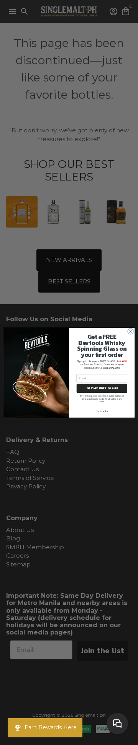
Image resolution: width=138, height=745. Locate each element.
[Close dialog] (130, 331)
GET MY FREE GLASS (102, 388)
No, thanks (102, 411)
